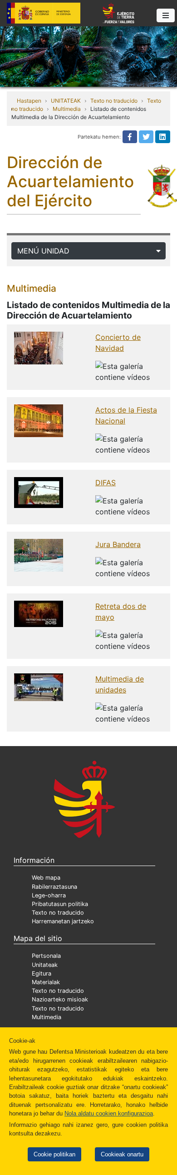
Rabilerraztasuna (54, 886)
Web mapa (46, 877)
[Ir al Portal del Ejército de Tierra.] (88, 55)
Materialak (46, 982)
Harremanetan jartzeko (63, 921)
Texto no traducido (114, 100)
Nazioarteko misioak (60, 999)
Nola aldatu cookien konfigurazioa (108, 1113)
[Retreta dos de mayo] (38, 613)
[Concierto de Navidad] (38, 347)
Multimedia (67, 108)
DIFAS (105, 482)
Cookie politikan (54, 1154)
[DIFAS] (38, 492)
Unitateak (45, 964)
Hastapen (29, 100)
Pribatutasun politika (60, 904)
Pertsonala (46, 955)
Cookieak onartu (122, 1154)
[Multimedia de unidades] (38, 686)
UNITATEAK (66, 100)
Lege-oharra (49, 895)
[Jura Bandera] (38, 554)
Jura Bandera (118, 544)
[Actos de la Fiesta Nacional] (38, 420)
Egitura (41, 973)
